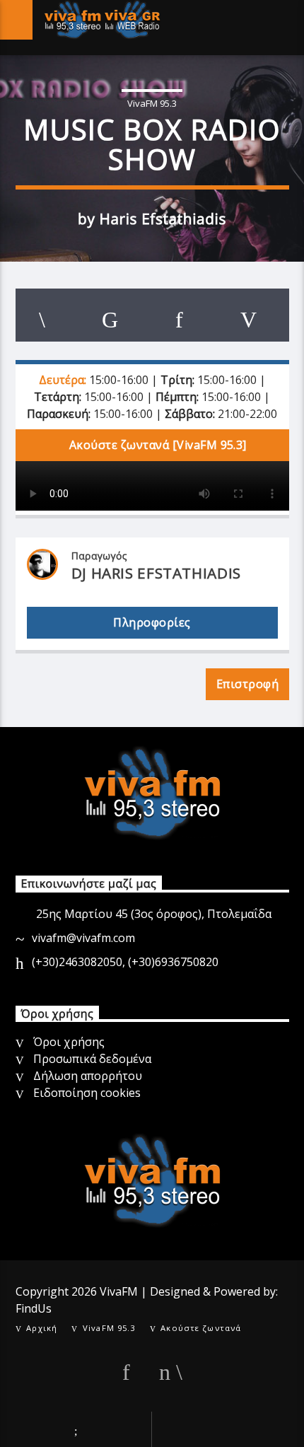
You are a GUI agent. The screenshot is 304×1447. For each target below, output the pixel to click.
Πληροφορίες (151, 622)
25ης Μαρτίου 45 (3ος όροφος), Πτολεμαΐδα (153, 914)
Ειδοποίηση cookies (87, 1092)
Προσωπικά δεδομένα (92, 1059)
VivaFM (119, 1291)
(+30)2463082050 (77, 962)
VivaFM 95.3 (152, 103)
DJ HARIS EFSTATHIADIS (156, 573)
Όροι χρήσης (69, 1042)
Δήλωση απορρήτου (87, 1075)
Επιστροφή (247, 684)
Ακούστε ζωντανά (200, 1328)
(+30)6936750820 (173, 962)
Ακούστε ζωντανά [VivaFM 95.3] (156, 445)
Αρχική (41, 1328)
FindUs (34, 1308)
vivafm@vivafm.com (83, 938)
